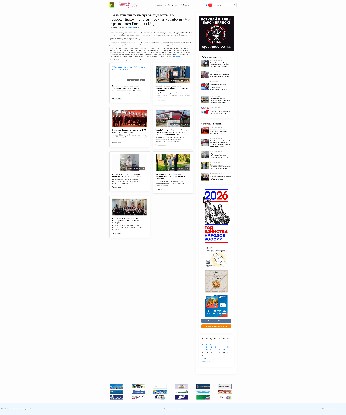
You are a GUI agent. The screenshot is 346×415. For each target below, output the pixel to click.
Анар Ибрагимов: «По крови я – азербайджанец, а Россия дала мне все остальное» (172, 88)
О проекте (167, 409)
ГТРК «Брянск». (177, 56)
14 (219, 347)
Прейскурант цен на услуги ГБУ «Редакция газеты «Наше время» (126, 87)
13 (215, 347)
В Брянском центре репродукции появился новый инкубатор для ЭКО (127, 175)
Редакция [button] (187, 5)
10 (202, 347)
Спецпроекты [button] (173, 5)
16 (228, 347)
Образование (130, 28)
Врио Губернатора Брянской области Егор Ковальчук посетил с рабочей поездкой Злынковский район (171, 132)
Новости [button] (159, 5)
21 (219, 350)
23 (228, 350)
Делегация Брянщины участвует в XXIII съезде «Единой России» (129, 131)
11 (206, 347)
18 (207, 350)
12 (211, 347)
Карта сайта (176, 409)
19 (211, 350)
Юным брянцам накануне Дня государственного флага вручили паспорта (126, 220)
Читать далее (117, 98)
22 (224, 350)
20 (215, 350)
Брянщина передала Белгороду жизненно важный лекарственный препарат (170, 176)
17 (202, 350)
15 (223, 347)
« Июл (204, 358)
